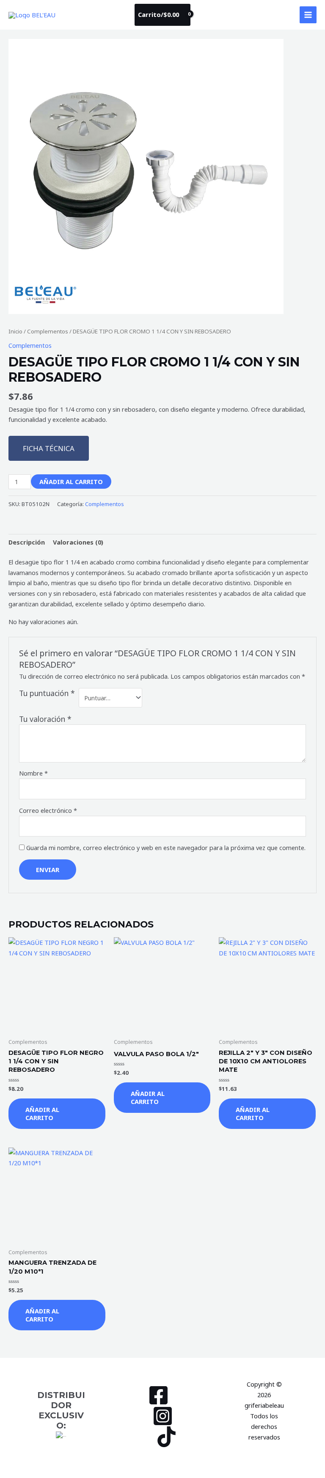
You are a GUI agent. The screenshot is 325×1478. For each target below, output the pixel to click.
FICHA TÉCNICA (48, 448)
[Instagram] (162, 1416)
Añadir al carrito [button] (42, 1113)
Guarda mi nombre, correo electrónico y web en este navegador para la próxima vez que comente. (166, 847)
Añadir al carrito (71, 481)
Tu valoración (45, 719)
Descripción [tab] (26, 542)
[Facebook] (158, 1395)
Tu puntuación (47, 693)
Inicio (15, 331)
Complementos (47, 331)
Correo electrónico (48, 810)
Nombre (33, 773)
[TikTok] (166, 1436)
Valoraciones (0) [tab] (78, 542)
